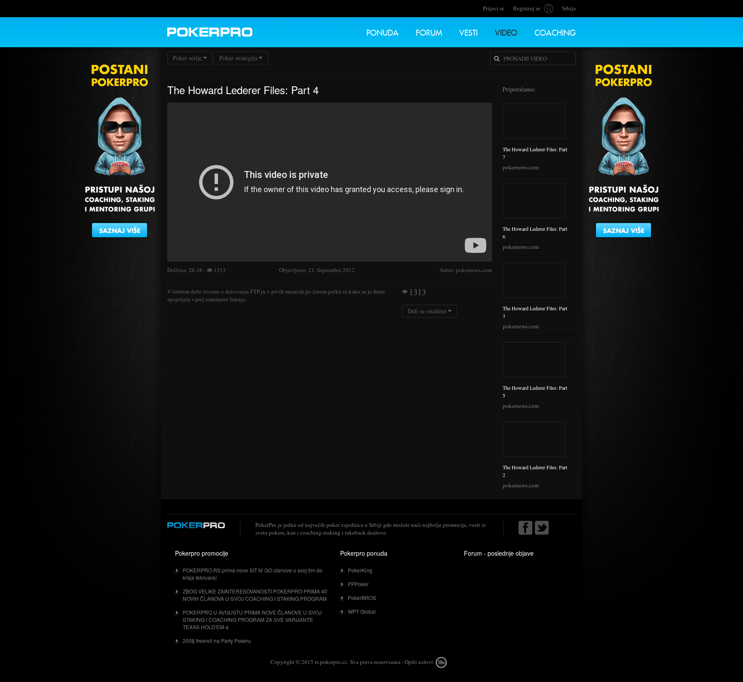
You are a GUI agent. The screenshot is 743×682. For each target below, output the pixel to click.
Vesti (468, 31)
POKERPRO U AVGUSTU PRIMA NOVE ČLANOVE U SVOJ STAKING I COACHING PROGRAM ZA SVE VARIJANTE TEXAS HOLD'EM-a (252, 619)
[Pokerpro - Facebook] (525, 528)
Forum (429, 31)
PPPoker (358, 583)
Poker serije (187, 58)
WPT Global (362, 611)
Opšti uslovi (419, 662)
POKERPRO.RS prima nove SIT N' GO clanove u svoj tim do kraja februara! (252, 573)
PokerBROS (362, 597)
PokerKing (360, 570)
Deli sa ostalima (428, 311)
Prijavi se (493, 8)
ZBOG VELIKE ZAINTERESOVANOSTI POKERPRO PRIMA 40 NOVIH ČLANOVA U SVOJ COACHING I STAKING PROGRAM (255, 594)
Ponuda (382, 31)
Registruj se (526, 8)
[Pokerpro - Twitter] (542, 528)
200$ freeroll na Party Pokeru (217, 640)
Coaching (555, 31)
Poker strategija (238, 58)
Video (506, 31)
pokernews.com (521, 167)
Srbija (569, 8)
